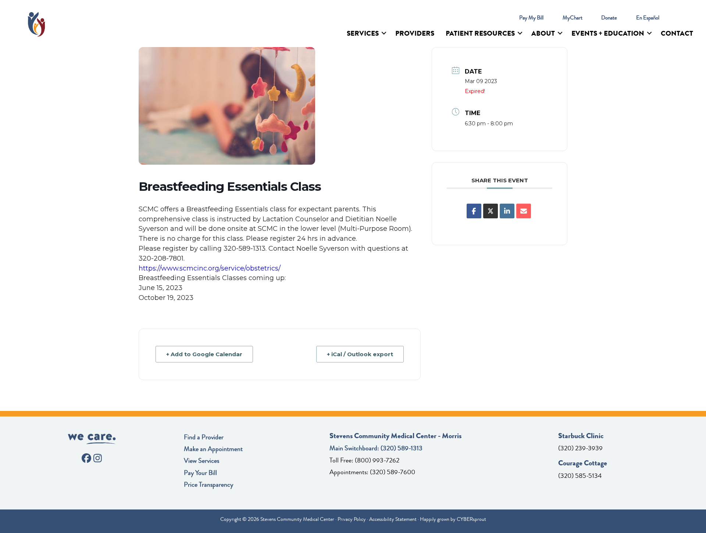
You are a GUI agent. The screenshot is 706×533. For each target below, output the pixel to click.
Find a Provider (204, 437)
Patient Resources (480, 33)
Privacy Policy (352, 519)
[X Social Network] (490, 211)
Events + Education (607, 33)
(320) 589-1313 (401, 448)
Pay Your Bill (200, 472)
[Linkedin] (507, 211)
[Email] (523, 211)
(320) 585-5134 (580, 475)
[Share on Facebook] (474, 211)
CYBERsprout (471, 519)
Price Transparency (208, 484)
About (543, 33)
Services (363, 33)
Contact (677, 33)
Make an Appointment (213, 449)
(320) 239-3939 (580, 448)
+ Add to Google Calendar (204, 354)
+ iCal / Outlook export (360, 354)
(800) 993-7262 (377, 460)
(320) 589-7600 (392, 472)
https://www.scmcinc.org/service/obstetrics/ (210, 268)
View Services (201, 460)
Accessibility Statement (393, 519)
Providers (414, 33)
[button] (384, 33)
